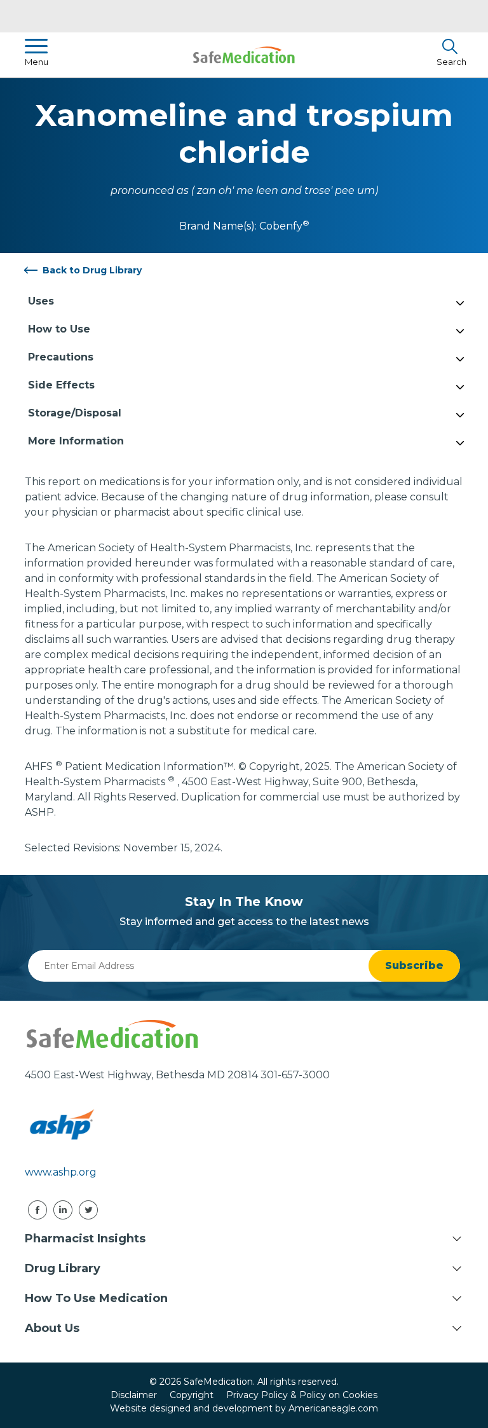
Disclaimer (134, 1395)
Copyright (192, 1395)
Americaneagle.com (333, 1408)
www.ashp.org (61, 1172)
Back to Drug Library (92, 270)
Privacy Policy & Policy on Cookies (301, 1395)
